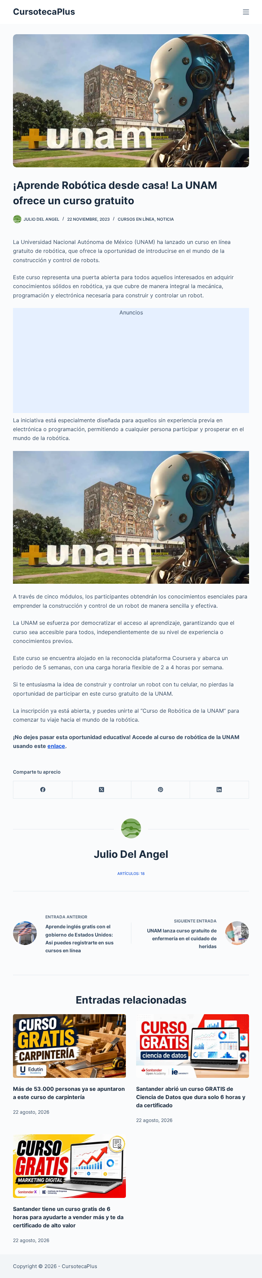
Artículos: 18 (131, 873)
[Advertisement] (131, 365)
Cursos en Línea (136, 219)
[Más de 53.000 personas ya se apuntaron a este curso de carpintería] (69, 1046)
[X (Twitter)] (101, 790)
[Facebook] (42, 790)
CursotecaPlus (44, 12)
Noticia (165, 219)
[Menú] (246, 12)
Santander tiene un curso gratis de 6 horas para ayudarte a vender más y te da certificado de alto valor (68, 1217)
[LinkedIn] (219, 790)
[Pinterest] (160, 790)
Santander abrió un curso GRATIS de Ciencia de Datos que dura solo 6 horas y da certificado (190, 1097)
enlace (56, 746)
